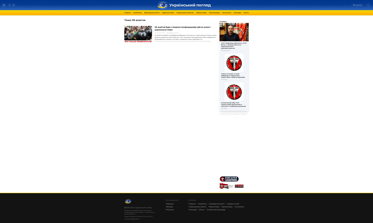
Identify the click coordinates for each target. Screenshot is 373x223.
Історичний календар (216, 210)
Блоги (246, 13)
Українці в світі (168, 13)
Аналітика (137, 13)
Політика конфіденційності (132, 219)
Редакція (169, 204)
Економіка (226, 13)
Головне (223, 22)
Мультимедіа (214, 13)
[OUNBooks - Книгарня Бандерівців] (234, 179)
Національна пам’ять (185, 13)
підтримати (358, 5)
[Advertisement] (234, 145)
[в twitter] (13, 5)
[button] (4, 5)
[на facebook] (9, 5)
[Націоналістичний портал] (226, 186)
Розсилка (170, 210)
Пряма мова (201, 13)
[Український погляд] (128, 201)
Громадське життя (151, 13)
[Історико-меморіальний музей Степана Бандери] (242, 186)
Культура (237, 13)
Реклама (169, 207)
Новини (127, 13)
